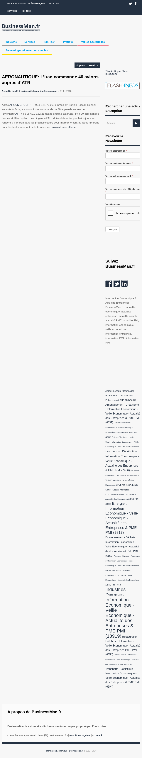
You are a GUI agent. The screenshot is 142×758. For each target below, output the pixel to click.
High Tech (26, 11)
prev (81, 65)
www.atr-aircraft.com (64, 127)
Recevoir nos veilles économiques (26, 4)
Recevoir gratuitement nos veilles (27, 50)
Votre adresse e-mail (119, 176)
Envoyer (112, 229)
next (93, 65)
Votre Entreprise (116, 150)
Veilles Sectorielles (93, 41)
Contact (98, 735)
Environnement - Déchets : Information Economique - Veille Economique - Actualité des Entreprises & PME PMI (122, 546)
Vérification (112, 204)
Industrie (54, 4)
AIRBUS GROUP (19, 104)
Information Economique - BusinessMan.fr (64, 751)
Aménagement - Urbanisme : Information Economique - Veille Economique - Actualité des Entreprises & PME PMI (122, 413)
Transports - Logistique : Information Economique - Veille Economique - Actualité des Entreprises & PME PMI (122, 677)
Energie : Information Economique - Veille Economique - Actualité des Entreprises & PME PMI (121, 517)
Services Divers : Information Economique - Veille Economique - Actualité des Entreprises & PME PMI (121, 659)
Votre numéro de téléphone (122, 190)
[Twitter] (130, 3)
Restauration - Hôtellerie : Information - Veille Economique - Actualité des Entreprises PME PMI (122, 645)
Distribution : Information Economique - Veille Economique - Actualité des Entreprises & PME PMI (122, 461)
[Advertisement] (123, 366)
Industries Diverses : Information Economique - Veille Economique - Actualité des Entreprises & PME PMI (119, 613)
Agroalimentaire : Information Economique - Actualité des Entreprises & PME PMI (120, 396)
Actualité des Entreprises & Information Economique (29, 91)
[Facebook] (135, 3)
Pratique (68, 41)
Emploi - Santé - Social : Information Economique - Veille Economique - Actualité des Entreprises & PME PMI (122, 494)
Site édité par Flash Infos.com (116, 72)
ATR (17, 113)
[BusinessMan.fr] (21, 31)
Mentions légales (80, 735)
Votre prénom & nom (119, 163)
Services (12, 11)
